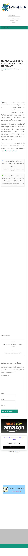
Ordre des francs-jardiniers (13, 353)
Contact (14, 22)
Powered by (11, 451)
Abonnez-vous (14, 447)
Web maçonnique (5, 69)
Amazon (8, 151)
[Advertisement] (14, 43)
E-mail (3, 399)
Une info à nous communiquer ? (14, 19)
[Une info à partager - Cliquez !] (14, 489)
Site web (3, 405)
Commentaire (5, 375)
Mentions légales (14, 20)
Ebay (14, 151)
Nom (2, 393)
